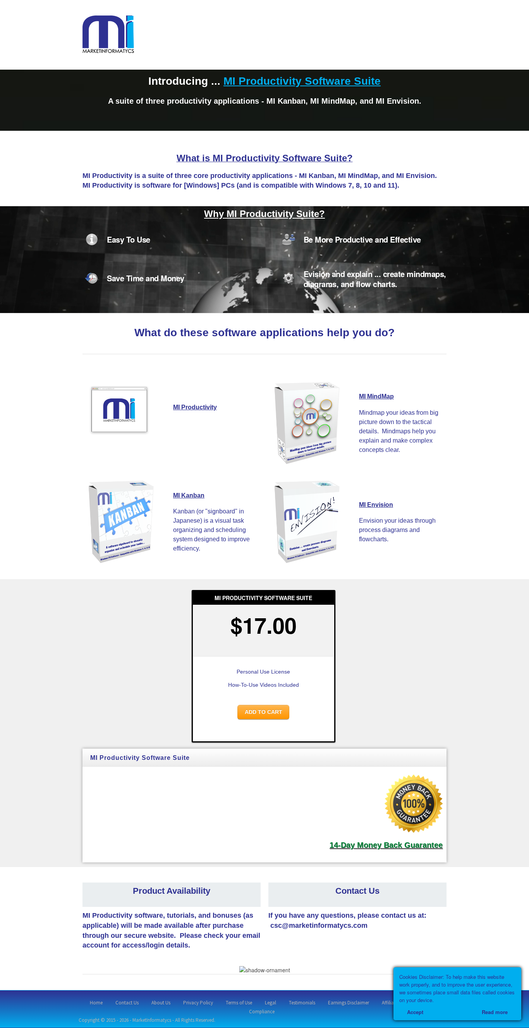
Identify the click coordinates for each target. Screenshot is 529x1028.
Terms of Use (239, 1002)
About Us (160, 1002)
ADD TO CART (263, 712)
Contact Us (127, 1002)
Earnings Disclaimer (348, 1002)
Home (96, 1002)
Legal (270, 1002)
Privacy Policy (198, 1002)
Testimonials (302, 1002)
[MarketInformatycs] (108, 33)
